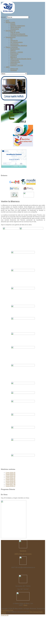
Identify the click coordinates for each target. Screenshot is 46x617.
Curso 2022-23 (10, 476)
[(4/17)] (23, 278)
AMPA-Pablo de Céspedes (23, 554)
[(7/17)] (23, 324)
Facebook (23, 551)
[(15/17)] (23, 432)
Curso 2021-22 (10, 477)
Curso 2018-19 (10, 482)
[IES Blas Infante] (8, 12)
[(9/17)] (23, 355)
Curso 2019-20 (10, 481)
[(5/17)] (23, 296)
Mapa (25, 605)
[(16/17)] (23, 446)
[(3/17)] (23, 260)
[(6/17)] (23, 311)
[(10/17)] (23, 373)
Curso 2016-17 (10, 486)
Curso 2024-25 (10, 472)
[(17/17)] (23, 460)
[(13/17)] (23, 406)
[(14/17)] (23, 419)
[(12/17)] (23, 395)
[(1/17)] (11, 239)
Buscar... (3, 17)
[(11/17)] (23, 386)
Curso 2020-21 (10, 479)
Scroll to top (4, 615)
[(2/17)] (31, 236)
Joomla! (3, 612)
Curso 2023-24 (10, 474)
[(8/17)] (23, 339)
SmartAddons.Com (7, 610)
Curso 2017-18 (10, 484)
